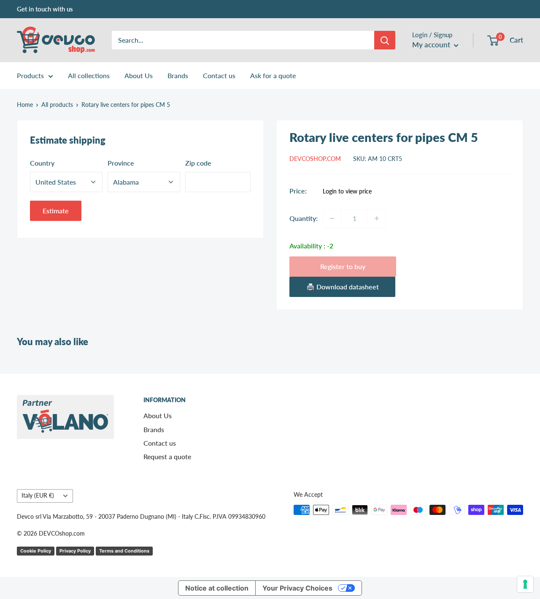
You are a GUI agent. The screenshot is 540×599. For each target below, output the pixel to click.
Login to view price (347, 191)
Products (30, 75)
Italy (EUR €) (38, 495)
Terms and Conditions (124, 551)
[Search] (384, 40)
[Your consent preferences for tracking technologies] (525, 584)
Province (121, 163)
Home (25, 104)
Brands (177, 75)
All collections (89, 75)
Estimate (56, 211)
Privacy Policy (75, 551)
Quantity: (303, 218)
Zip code (198, 163)
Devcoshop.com (315, 158)
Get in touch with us (45, 9)
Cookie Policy (35, 551)
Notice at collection (216, 588)
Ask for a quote (273, 75)
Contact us (219, 75)
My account (432, 44)
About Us (138, 75)
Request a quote (167, 456)
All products (57, 104)
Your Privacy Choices (297, 588)
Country (42, 163)
